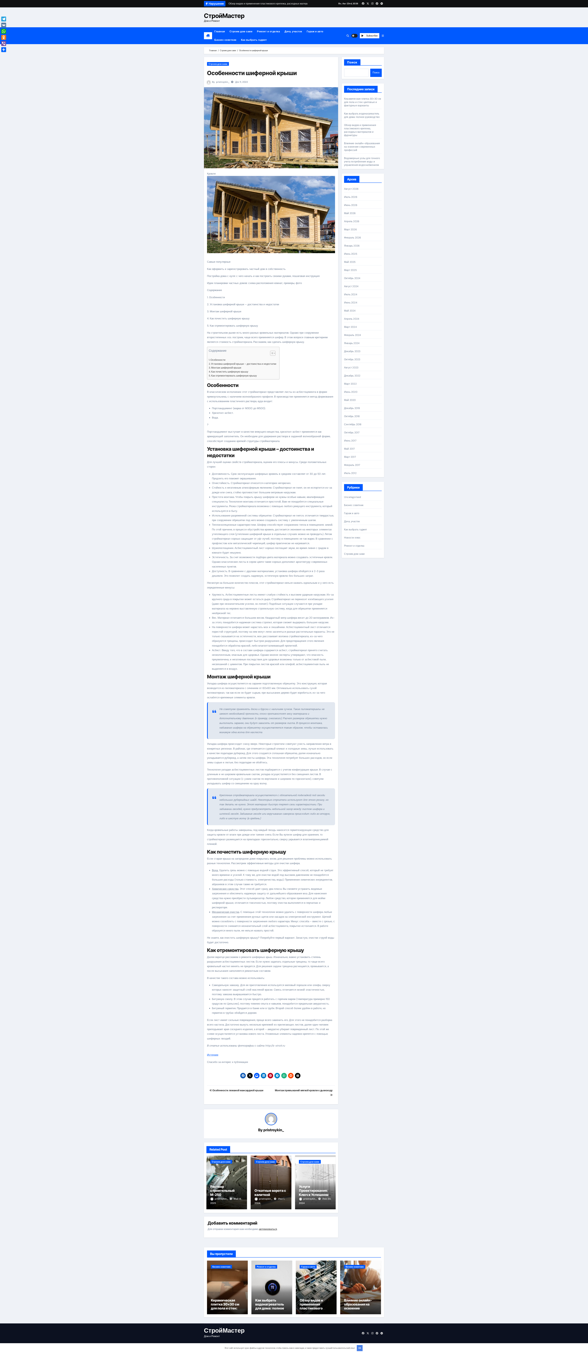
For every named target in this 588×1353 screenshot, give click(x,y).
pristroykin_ (223, 82)
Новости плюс (352, 537)
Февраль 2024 (352, 335)
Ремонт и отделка (268, 31)
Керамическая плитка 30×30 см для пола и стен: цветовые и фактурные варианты (362, 102)
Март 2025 (350, 270)
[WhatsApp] (4, 31)
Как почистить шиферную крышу (229, 371)
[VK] (4, 25)
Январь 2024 (352, 343)
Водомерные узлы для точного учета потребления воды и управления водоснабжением (362, 162)
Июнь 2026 (350, 205)
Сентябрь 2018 (353, 424)
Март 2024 (350, 327)
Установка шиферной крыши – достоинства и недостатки (243, 363)
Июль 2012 (350, 473)
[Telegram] (4, 19)
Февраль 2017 (352, 465)
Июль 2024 (350, 294)
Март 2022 (350, 383)
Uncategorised (352, 497)
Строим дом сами (241, 31)
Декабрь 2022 (352, 375)
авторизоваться (268, 1229)
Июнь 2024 (350, 302)
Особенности (217, 360)
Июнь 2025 (350, 253)
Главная (219, 31)
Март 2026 (350, 229)
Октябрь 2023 (352, 359)
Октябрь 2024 (352, 278)
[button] (383, 35)
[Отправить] (4, 50)
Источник (212, 1054)
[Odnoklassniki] (4, 37)
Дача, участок (293, 31)
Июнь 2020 (350, 392)
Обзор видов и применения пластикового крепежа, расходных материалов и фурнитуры (360, 130)
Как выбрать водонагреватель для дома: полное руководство (362, 115)
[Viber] (4, 43)
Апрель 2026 (351, 221)
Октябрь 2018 (352, 416)
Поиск (352, 62)
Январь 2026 (352, 245)
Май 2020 (350, 400)
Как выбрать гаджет (254, 40)
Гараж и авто (315, 31)
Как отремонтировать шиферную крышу (234, 375)
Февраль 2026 (352, 237)
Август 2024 (351, 286)
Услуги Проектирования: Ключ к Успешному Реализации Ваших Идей (314, 1195)
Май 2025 (350, 262)
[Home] (208, 35)
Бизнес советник (225, 40)
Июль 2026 (350, 197)
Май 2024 (350, 310)
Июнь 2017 (350, 440)
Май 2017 (349, 448)
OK (359, 1348)
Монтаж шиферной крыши (226, 367)
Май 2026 (350, 213)
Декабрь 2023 (352, 351)
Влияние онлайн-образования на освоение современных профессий (362, 147)
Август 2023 (351, 367)
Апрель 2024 (351, 318)
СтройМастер (224, 15)
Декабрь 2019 (352, 408)
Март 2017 (350, 457)
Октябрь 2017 (352, 432)
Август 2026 (351, 188)
